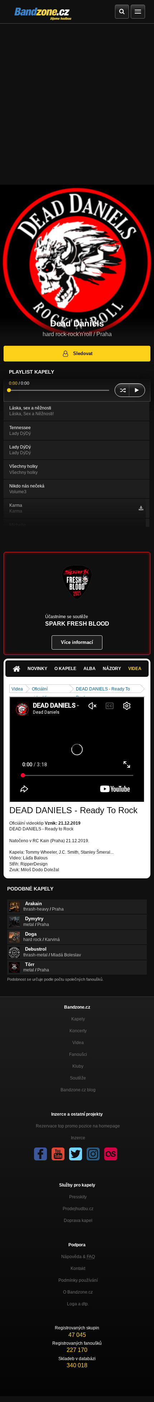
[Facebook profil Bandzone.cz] (40, 1154)
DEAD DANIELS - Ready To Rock (103, 690)
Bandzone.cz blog (78, 1089)
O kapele (65, 668)
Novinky (37, 668)
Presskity (78, 1196)
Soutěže (78, 1078)
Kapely (78, 1019)
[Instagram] (93, 1154)
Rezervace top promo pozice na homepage (78, 1126)
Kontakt (78, 1268)
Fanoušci (78, 1054)
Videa (134, 668)
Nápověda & (78, 1256)
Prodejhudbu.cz (78, 1208)
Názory (112, 668)
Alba (89, 668)
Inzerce (78, 1137)
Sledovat (82, 353)
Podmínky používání (78, 1280)
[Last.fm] (110, 1154)
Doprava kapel (78, 1220)
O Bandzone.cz (78, 1292)
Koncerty (78, 1030)
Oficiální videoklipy (42, 690)
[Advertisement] (77, 104)
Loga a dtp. (78, 1303)
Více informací (77, 642)
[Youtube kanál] (58, 1154)
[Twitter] (75, 1154)
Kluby (77, 1066)
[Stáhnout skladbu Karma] (141, 508)
